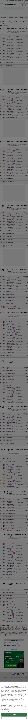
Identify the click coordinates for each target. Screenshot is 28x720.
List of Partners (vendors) (6, 711)
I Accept (14, 714)
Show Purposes (14, 718)
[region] (14, 701)
